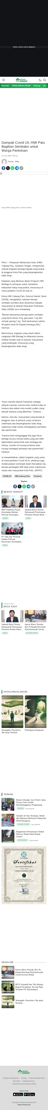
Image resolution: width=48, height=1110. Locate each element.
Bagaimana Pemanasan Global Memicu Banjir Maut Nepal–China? (30, 834)
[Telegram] (17, 168)
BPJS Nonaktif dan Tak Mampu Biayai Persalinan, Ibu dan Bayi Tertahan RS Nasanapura (29, 986)
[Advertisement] (24, 24)
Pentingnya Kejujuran (34, 730)
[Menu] (3, 80)
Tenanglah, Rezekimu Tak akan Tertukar (11, 731)
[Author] (4, 161)
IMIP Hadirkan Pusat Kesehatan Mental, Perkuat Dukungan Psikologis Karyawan (11, 513)
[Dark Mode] (40, 80)
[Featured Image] (24, 174)
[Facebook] (3, 168)
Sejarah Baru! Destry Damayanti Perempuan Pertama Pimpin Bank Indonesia (35, 513)
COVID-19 (7, 476)
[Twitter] (8, 168)
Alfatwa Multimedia (24, 1105)
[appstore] (18, 1095)
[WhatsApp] (12, 168)
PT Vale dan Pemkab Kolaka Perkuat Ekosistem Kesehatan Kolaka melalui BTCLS (12, 540)
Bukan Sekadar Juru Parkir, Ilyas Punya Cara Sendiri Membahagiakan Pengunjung (31, 802)
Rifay (17, 162)
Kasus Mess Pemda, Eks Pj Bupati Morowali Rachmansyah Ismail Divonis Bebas (35, 628)
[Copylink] (21, 168)
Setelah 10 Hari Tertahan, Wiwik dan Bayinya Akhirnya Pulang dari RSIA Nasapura (31, 818)
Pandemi (37, 476)
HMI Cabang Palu (22, 476)
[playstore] (29, 1095)
